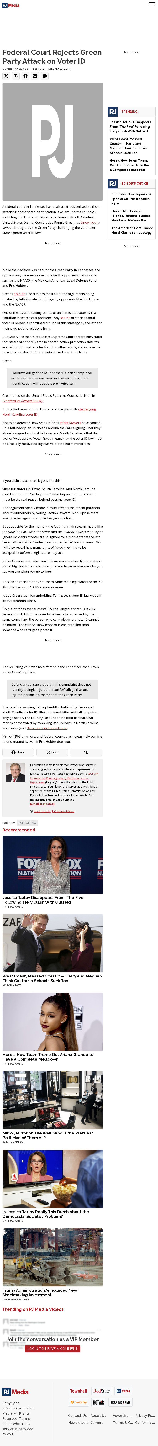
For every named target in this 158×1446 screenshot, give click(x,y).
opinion (19, 294)
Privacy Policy (145, 1415)
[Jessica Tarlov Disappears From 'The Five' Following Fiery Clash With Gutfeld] (53, 864)
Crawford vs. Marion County (22, 400)
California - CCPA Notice (145, 1422)
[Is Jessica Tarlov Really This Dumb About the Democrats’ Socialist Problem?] (53, 1178)
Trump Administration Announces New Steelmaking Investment (40, 1292)
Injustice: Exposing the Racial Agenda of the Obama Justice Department (64, 778)
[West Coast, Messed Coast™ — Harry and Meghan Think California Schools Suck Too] (53, 943)
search (65, 318)
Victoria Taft (12, 985)
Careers (97, 1422)
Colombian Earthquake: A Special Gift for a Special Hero (131, 198)
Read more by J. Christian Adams (54, 811)
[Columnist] (17, 772)
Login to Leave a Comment (52, 1349)
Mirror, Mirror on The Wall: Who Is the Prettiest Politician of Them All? (48, 1135)
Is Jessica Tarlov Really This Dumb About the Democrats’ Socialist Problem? (46, 1214)
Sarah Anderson (14, 1142)
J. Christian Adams (15, 68)
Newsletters (78, 1422)
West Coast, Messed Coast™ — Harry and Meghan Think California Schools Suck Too (52, 978)
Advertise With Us (123, 1415)
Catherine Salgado (16, 1299)
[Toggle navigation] (152, 4)
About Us (98, 1415)
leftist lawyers (70, 422)
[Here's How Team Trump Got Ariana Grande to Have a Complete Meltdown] (53, 1021)
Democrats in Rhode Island (47, 728)
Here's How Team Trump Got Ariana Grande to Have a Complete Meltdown (48, 1057)
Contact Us (77, 1415)
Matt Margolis (13, 907)
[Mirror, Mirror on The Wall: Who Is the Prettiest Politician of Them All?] (53, 1100)
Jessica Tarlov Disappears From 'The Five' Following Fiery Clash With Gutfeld (44, 900)
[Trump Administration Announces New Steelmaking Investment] (53, 1257)
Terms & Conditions (123, 1422)
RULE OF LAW (27, 822)
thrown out (89, 222)
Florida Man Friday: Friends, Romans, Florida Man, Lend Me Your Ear (130, 215)
